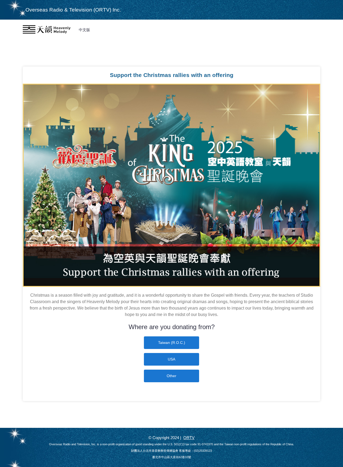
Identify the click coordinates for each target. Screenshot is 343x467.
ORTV (189, 437)
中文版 (84, 30)
